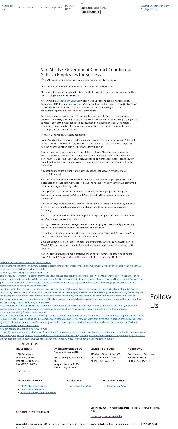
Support (56, 7)
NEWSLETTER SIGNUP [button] (39, 412)
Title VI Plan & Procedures (33, 385)
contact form (31, 427)
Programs (43, 7)
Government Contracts (69, 100)
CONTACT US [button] (24, 371)
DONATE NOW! (69, 7)
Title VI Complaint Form (32, 389)
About (30, 7)
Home (22, 7)
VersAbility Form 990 (80, 385)
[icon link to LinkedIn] (25, 411)
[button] (82, 2)
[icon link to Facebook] (17, 411)
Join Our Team (161, 5)
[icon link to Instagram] (20, 411)
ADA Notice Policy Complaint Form (38, 392)
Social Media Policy (116, 385)
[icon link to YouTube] (23, 411)
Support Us (146, 5)
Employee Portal (149, 9)
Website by (106, 416)
